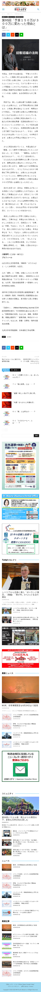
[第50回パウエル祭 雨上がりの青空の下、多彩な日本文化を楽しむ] (20, 806)
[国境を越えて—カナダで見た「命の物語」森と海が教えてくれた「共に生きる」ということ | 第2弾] (6, 852)
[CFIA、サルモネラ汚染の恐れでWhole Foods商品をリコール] (6, 726)
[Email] (17, 35)
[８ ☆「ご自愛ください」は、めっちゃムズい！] (6, 377)
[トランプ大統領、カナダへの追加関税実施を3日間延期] (6, 717)
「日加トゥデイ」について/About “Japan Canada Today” (19, 984)
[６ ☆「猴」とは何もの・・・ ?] (6, 413)
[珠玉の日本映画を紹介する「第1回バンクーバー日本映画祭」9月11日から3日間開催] (6, 964)
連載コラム (10, 14)
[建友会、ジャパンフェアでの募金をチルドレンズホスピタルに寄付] (6, 833)
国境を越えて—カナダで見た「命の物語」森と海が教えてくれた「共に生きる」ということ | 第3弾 (25, 842)
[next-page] (6, 430)
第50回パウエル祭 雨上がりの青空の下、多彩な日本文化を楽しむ (19, 818)
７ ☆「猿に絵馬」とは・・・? (23, 384)
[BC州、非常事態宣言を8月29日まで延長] (20, 689)
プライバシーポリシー (13, 986)
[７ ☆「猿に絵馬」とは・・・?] (6, 386)
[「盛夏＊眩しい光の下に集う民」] (6, 395)
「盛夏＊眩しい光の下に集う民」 (24, 393)
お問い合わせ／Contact (27, 986)
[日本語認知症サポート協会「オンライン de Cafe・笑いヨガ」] (6, 946)
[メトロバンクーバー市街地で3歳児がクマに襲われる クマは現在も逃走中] (6, 913)
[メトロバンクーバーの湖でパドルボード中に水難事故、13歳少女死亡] (6, 744)
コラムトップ (12, 17)
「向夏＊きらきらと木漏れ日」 (23, 402)
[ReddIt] (12, 35)
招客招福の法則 (19, 14)
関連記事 (6, 370)
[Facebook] (4, 35)
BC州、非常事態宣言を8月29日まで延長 (20, 705)
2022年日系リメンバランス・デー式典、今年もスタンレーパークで (29, 361)
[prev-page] (3, 430)
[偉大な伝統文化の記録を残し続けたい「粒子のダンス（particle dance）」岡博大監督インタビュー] (6, 619)
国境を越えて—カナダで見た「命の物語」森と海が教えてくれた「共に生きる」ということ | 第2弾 (25, 851)
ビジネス (9, 337)
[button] (3, 9)
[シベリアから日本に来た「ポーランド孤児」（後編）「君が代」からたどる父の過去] (20, 576)
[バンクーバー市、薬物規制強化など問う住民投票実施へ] (6, 735)
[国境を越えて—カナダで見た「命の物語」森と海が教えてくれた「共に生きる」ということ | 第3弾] (6, 842)
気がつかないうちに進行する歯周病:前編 (11, 360)
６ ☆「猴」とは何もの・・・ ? (23, 411)
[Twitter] (8, 35)
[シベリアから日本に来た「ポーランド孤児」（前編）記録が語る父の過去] (6, 610)
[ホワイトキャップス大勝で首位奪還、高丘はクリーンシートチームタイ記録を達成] (6, 936)
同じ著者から (15, 370)
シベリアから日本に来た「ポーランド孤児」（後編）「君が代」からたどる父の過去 (20, 594)
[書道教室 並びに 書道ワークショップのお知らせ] (6, 955)
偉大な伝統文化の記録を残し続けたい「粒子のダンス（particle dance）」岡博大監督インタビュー (25, 619)
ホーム (3, 14)
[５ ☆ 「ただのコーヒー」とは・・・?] (6, 423)
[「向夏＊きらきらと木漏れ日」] (6, 404)
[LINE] (21, 35)
